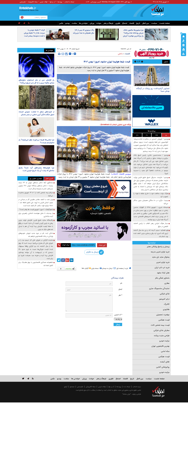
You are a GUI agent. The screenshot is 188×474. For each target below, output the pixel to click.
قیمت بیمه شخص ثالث (160, 325)
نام (121, 283)
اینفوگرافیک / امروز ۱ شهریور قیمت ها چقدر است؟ (36, 209)
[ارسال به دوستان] (63, 54)
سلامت (74, 23)
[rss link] (33, 378)
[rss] (29, 23)
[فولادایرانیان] (94, 189)
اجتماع (124, 23)
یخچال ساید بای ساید (160, 257)
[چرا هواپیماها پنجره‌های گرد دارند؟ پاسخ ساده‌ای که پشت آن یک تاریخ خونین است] (36, 155)
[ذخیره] (66, 54)
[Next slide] (135, 61)
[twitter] (19, 23)
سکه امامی (165, 351)
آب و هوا (52, 2)
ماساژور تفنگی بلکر (162, 278)
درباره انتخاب (137, 386)
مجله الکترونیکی (91, 386)
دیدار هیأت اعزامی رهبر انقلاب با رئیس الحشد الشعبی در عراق (151, 225)
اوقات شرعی (43, 2)
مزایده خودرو (164, 340)
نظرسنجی (23, 2)
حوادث (98, 23)
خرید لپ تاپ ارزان (162, 267)
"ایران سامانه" (126, 394)
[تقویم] (183, 49)
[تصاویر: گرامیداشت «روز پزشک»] (151, 76)
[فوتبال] (183, 45)
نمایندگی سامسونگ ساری (159, 288)
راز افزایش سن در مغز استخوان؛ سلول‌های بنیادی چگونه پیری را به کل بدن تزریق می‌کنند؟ (36, 81)
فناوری (117, 23)
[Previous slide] (142, 61)
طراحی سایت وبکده (161, 335)
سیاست (154, 23)
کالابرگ (166, 304)
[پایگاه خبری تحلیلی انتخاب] (159, 11)
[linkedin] (71, 260)
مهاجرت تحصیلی (162, 314)
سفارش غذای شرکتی (161, 330)
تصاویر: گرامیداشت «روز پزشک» (156, 88)
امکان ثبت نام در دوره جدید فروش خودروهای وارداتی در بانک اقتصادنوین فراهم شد (35, 235)
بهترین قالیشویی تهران (160, 346)
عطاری (166, 283)
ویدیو (67, 23)
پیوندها (60, 2)
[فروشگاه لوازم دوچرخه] (94, 210)
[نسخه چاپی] (59, 54)
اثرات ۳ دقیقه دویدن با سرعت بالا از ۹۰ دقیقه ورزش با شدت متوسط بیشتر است (34, 33)
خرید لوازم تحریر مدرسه (160, 251)
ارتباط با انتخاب (69, 2)
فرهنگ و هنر (108, 23)
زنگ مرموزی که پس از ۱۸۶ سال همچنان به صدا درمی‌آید (83, 31)
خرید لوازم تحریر (162, 262)
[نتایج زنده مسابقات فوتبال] (183, 53)
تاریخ (138, 23)
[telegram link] (28, 378)
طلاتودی (166, 309)
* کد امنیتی (118, 314)
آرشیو (65, 386)
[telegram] (24, 23)
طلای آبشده (164, 361)
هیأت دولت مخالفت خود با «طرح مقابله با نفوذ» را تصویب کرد (151, 195)
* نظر (120, 295)
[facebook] (63, 260)
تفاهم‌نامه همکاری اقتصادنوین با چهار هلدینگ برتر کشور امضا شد (35, 264)
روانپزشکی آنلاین (162, 367)
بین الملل (145, 23)
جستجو (72, 386)
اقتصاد (131, 23)
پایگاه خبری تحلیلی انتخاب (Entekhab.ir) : (115, 124)
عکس (61, 23)
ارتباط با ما (127, 386)
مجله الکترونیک (33, 2)
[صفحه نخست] (183, 36)
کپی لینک (102, 245)
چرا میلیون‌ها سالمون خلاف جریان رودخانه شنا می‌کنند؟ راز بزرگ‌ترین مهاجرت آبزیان (133, 33)
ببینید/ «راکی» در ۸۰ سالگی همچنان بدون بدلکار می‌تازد (151, 202)
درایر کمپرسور (164, 298)
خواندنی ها (83, 23)
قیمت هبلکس (163, 319)
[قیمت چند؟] (183, 40)
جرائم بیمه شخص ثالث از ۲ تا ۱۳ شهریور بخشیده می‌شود (35, 194)
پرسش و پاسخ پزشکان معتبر (158, 246)
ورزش (92, 23)
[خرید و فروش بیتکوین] (151, 111)
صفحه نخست (164, 23)
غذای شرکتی (164, 293)
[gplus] (67, 260)
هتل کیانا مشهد (163, 272)
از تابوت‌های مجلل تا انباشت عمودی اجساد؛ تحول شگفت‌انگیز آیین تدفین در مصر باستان (36, 113)
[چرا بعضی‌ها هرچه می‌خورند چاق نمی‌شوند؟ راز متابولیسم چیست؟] (36, 127)
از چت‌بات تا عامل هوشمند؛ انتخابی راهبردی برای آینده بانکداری (35, 215)
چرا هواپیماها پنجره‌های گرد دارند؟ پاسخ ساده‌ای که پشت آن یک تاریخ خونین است (36, 169)
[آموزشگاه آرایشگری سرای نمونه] (94, 231)
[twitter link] (23, 378)
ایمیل (120, 289)
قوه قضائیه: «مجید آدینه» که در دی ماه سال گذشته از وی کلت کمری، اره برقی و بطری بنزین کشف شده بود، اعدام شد (151, 233)
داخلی (120, 53)
